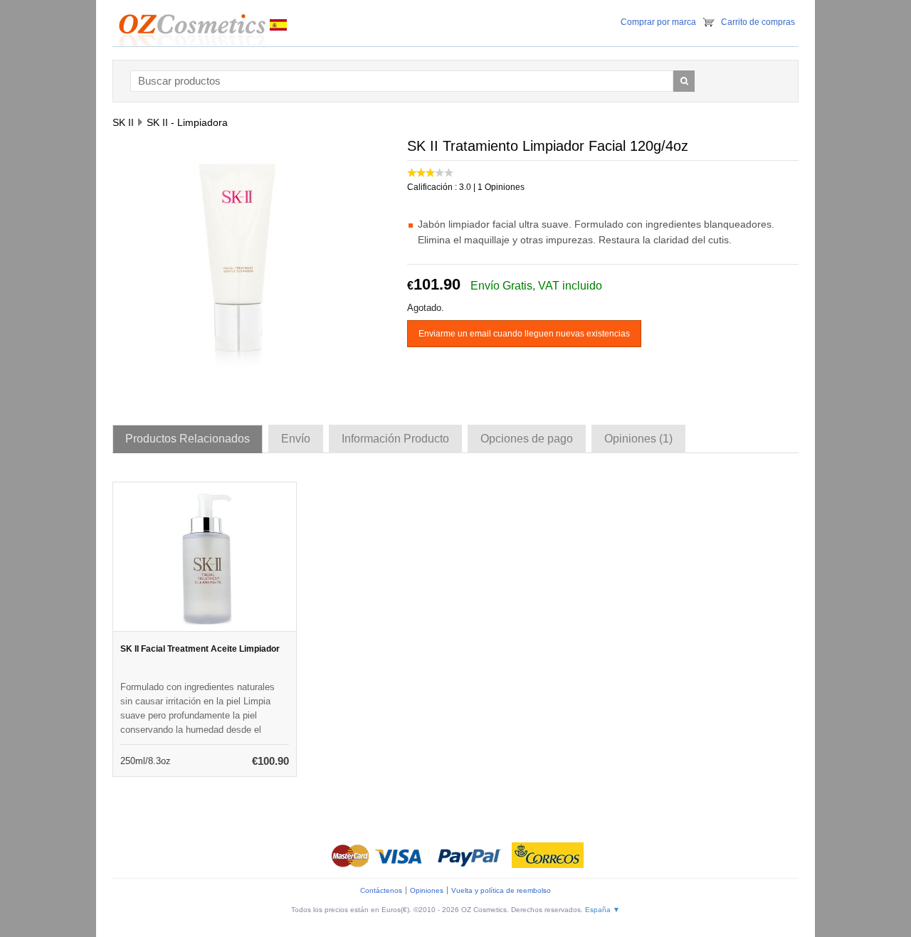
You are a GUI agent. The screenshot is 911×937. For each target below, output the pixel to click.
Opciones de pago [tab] (526, 439)
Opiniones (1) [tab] (638, 439)
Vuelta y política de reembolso (501, 890)
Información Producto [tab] (395, 439)
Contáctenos (381, 890)
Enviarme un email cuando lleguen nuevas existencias (524, 334)
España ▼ (602, 910)
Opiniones (426, 890)
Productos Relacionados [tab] (187, 439)
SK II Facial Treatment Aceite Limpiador (200, 649)
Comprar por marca (658, 22)
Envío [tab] (295, 439)
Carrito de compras (758, 22)
